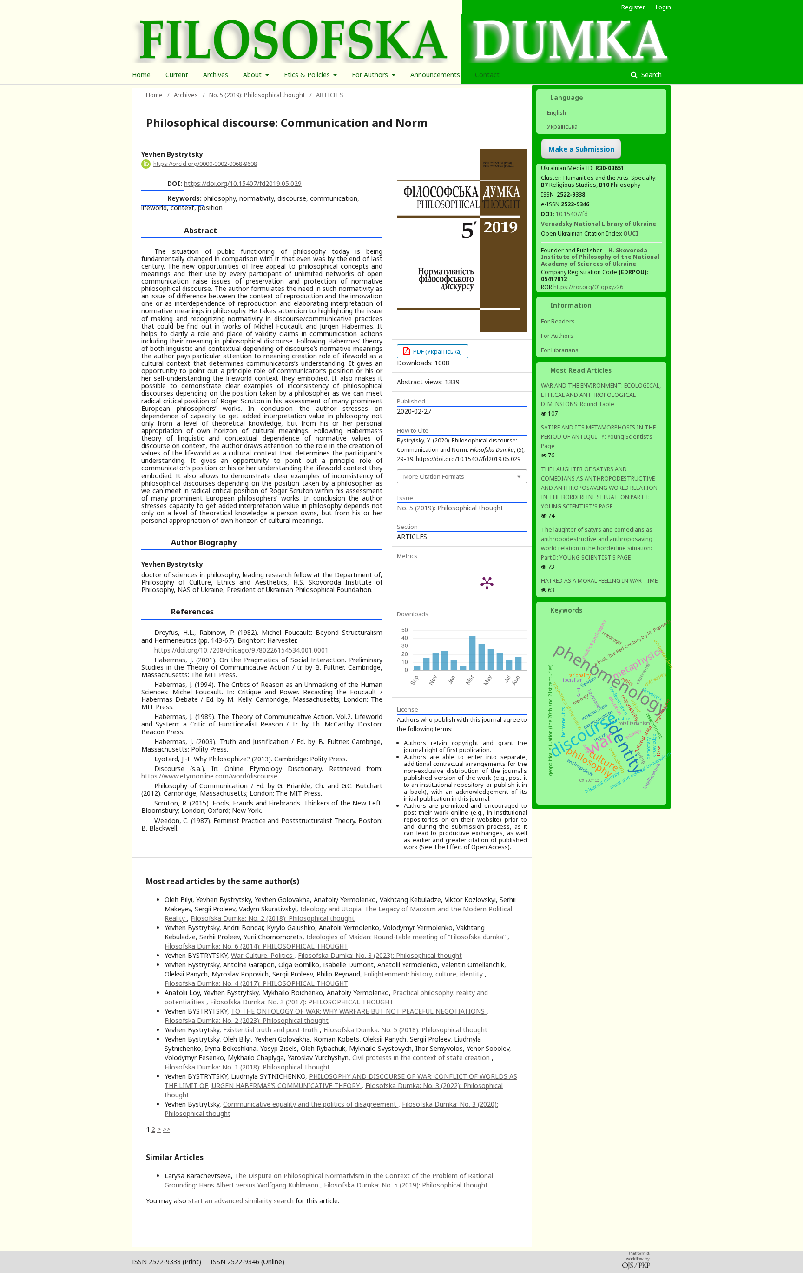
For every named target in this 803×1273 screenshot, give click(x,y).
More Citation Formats (433, 476)
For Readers (558, 321)
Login (663, 7)
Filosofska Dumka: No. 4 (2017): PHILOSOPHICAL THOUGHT (256, 983)
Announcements (435, 74)
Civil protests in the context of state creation (422, 1057)
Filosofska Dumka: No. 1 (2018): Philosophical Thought (247, 1066)
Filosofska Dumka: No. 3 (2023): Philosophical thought (380, 955)
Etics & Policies (308, 74)
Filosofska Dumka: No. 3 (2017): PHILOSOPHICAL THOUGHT (302, 1001)
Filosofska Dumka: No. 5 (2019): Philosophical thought (406, 1185)
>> (166, 1129)
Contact (487, 74)
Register (633, 7)
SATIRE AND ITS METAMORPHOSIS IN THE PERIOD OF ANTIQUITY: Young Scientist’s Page (598, 436)
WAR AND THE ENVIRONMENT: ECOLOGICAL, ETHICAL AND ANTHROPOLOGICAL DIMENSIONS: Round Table (601, 395)
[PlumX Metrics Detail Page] (487, 583)
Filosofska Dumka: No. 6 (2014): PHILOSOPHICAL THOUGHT (256, 946)
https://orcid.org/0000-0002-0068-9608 (205, 164)
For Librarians (560, 350)
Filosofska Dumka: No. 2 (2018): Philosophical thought (273, 918)
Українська (562, 127)
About (253, 74)
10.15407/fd (572, 214)
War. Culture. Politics (262, 955)
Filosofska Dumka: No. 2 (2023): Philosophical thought (247, 1020)
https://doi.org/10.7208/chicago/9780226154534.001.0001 (241, 650)
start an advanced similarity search (241, 1200)
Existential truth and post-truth (271, 1029)
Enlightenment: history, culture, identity (424, 974)
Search (650, 74)
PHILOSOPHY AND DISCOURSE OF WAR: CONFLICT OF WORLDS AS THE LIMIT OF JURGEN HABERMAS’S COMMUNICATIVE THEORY (341, 1081)
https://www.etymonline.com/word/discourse (209, 776)
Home (141, 74)
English (556, 113)
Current (176, 74)
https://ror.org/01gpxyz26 (588, 287)
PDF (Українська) (437, 351)
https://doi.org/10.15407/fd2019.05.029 (243, 183)
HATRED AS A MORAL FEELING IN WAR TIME (599, 581)
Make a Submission (581, 148)
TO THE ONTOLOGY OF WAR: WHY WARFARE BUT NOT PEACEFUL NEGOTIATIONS (359, 1011)
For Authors (371, 74)
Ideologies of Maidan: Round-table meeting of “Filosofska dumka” (406, 936)
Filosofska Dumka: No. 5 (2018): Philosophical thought (405, 1029)
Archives (215, 74)
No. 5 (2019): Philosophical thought (257, 95)
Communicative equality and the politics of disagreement (310, 1104)
